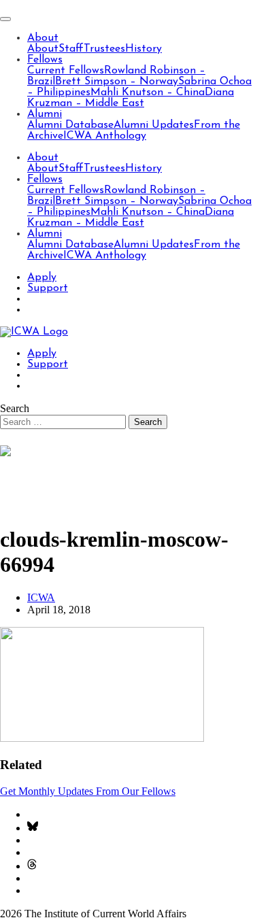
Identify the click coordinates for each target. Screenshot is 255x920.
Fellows (45, 59)
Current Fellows (65, 70)
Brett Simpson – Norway (116, 81)
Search (14, 408)
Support (47, 288)
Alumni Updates (154, 125)
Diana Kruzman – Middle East (130, 98)
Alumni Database (70, 125)
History (143, 49)
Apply (41, 277)
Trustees (104, 49)
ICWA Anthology (104, 136)
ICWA (41, 597)
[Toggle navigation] (5, 19)
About (42, 38)
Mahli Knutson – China (147, 92)
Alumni (44, 114)
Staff (71, 49)
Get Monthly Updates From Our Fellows (87, 791)
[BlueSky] (32, 828)
